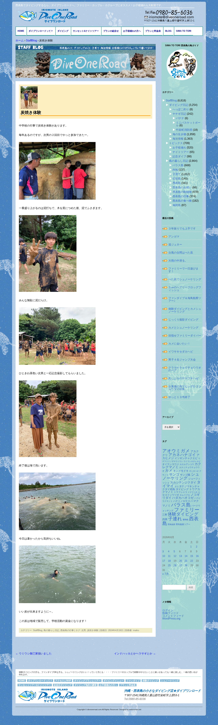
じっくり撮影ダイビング (183, 319)
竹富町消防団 (184, 129)
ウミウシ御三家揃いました (33, 653)
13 (180, 556)
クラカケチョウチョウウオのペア (184, 369)
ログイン (167, 610)
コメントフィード (173, 615)
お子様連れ (179, 147)
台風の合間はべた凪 (180, 252)
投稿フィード (170, 613)
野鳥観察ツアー (183, 524)
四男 (164, 519)
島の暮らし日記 (51, 630)
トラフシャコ (180, 492)
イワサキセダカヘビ (180, 351)
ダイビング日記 (178, 104)
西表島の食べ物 (182, 200)
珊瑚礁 (185, 520)
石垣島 (177, 178)
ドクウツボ (192, 492)
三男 (164, 514)
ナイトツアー (181, 152)
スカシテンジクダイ (183, 482)
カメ (169, 470)
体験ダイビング (183, 514)
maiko (136, 630)
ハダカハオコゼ (183, 497)
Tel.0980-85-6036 (135, 699)
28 (186, 565)
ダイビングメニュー (113, 680)
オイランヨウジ (170, 464)
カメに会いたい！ (179, 343)
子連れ (175, 518)
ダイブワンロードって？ (41, 31)
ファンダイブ (133, 680)
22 (191, 560)
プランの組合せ (111, 31)
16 (197, 556)
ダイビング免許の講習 (85, 685)
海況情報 (178, 138)
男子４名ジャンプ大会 (182, 359)
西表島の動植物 (182, 191)
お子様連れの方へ (132, 31)
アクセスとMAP (63, 680)
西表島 (177, 183)
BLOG (168, 31)
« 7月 (165, 573)
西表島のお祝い (182, 187)
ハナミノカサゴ (181, 501)
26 (175, 565)
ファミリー (186, 509)
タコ (176, 486)
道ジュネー (175, 244)
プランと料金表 (153, 31)
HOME (21, 31)
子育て (177, 174)
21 (186, 560)
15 (191, 556)
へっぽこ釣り (181, 109)
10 (163, 556)
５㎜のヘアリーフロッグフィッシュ (184, 289)
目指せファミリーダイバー (184, 335)
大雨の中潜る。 (178, 260)
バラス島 (178, 165)
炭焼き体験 (92, 630)
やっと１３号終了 (179, 397)
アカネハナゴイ (182, 455)
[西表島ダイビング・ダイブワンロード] (47, 16)
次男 (83, 630)
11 (169, 556)
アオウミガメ (176, 450)
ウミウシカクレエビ (192, 461)
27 (180, 565)
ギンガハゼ (194, 471)
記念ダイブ (179, 156)
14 (186, 556)
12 (175, 556)
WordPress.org (171, 618)
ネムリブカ (185, 495)
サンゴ (174, 474)
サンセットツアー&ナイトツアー (34, 685)
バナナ (180, 118)
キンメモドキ (181, 470)
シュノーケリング (180, 476)
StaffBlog (37, 630)
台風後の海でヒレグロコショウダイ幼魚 (184, 388)
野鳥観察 (171, 524)
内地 (175, 169)
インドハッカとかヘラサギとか (135, 653)
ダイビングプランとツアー (87, 680)
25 (169, 565)
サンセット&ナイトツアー (86, 31)
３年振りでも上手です (182, 228)
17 (163, 560)
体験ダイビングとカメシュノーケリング (184, 310)
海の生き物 (179, 134)
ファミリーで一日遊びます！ (183, 270)
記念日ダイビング (63, 685)
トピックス (176, 143)
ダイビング (62, 31)
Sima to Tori (183, 31)
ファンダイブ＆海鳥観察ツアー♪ (184, 299)
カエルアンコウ (187, 464)
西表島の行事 (67, 630)
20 (180, 560)
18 (169, 560)
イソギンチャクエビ (186, 458)
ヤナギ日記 (179, 113)
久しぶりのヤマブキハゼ (183, 378)
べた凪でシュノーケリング (184, 279)
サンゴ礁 (185, 474)
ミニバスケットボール (188, 124)
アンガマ (173, 236)
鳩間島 (177, 205)
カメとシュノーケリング (183, 327)
